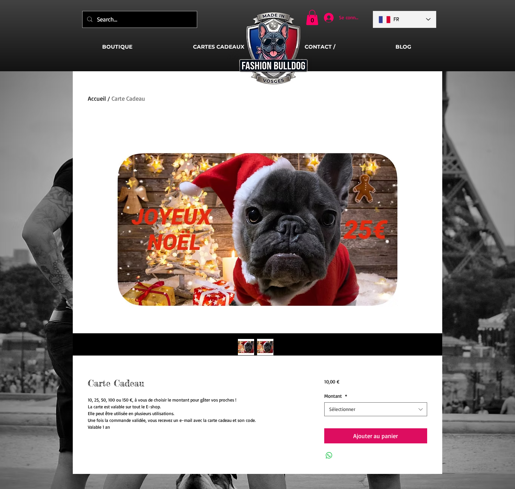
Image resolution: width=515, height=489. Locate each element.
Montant (335, 396)
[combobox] (375, 409)
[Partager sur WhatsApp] (329, 455)
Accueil (97, 98)
